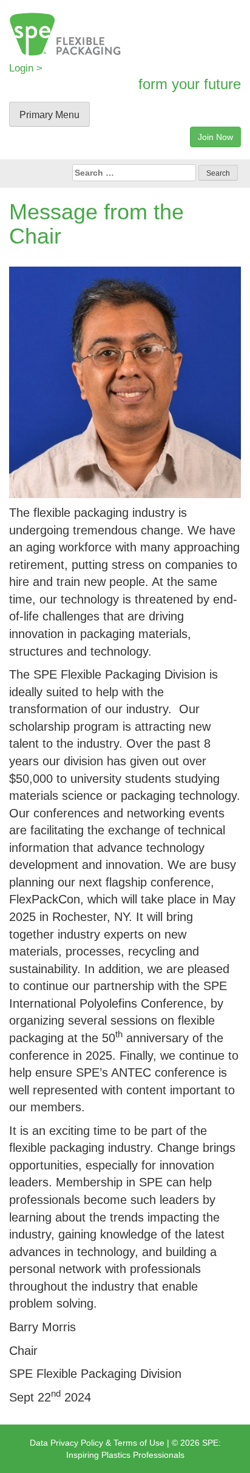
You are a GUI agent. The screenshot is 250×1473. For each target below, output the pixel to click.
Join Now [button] (215, 137)
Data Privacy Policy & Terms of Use (97, 1443)
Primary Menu (49, 115)
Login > (25, 68)
